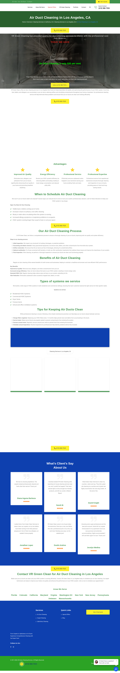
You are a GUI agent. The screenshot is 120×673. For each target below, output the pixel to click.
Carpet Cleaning (41, 618)
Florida (14, 595)
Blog (63, 618)
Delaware (52, 599)
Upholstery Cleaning (42, 621)
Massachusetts (65, 599)
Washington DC (65, 595)
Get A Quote (103, 1)
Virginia (53, 595)
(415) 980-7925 (104, 8)
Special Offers (52, 7)
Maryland (44, 595)
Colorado (23, 595)
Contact (83, 7)
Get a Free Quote (98, 612)
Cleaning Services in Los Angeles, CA (60, 351)
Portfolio (75, 7)
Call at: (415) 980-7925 (59, 85)
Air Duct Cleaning (42, 614)
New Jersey (90, 595)
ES (90, 7)
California (34, 595)
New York (79, 595)
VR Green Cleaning (64, 7)
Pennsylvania (103, 595)
